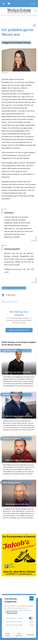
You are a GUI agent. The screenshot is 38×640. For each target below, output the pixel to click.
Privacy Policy (12, 612)
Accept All (30, 635)
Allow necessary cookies (14, 618)
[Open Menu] (35, 11)
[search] (34, 3)
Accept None (7, 635)
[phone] (4, 3)
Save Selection (19, 635)
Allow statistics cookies (14, 621)
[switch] (31, 618)
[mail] (9, 3)
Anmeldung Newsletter (19, 330)
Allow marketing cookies (14, 625)
